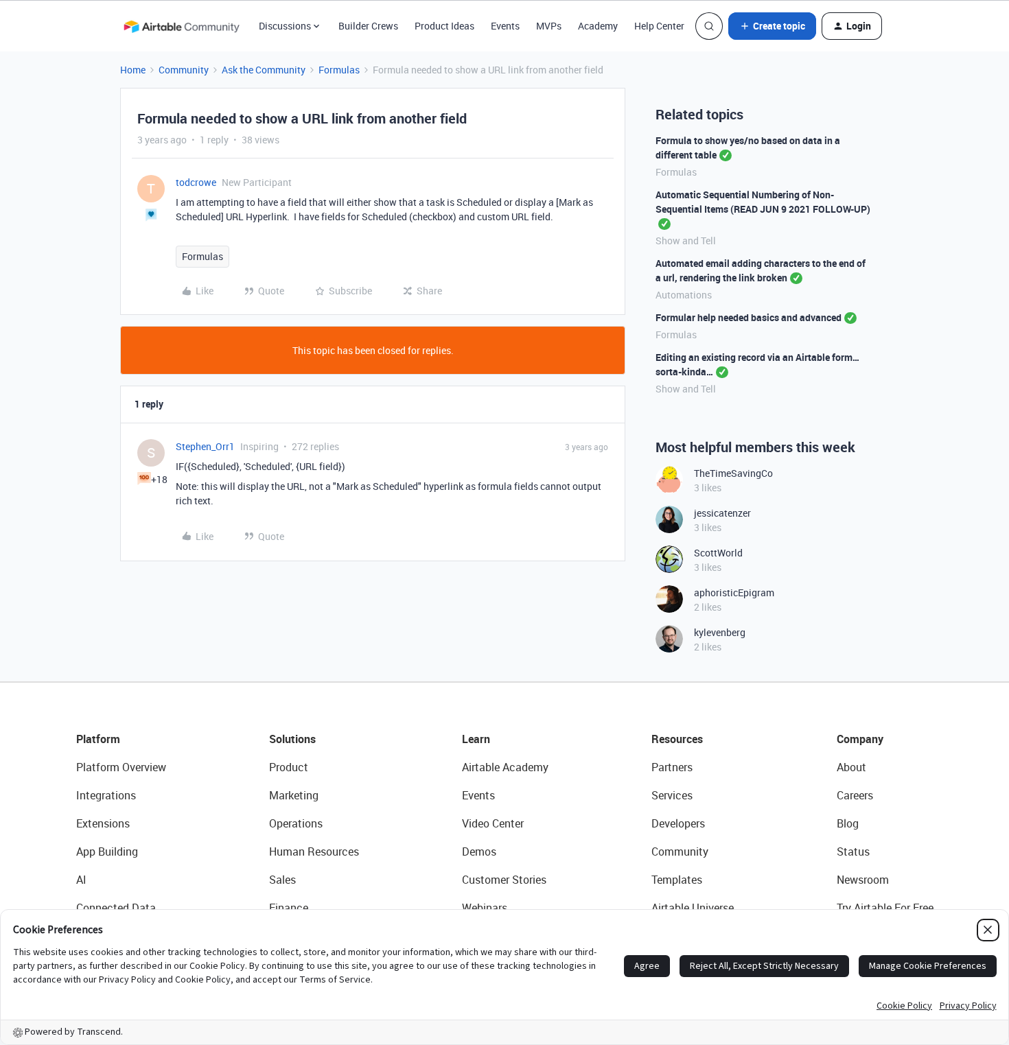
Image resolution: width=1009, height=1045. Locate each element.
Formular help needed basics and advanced (749, 317)
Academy (598, 25)
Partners (672, 767)
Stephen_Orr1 (205, 446)
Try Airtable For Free (885, 907)
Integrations (106, 795)
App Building (107, 851)
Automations (684, 294)
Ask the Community (263, 69)
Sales (282, 879)
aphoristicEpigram (734, 592)
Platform (98, 739)
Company (860, 739)
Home (133, 69)
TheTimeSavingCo (733, 473)
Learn (476, 739)
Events (505, 25)
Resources (677, 739)
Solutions (292, 739)
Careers (855, 795)
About (851, 767)
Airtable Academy (505, 767)
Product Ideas (444, 25)
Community (184, 69)
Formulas (339, 69)
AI (81, 879)
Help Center (659, 25)
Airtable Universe (692, 907)
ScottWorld (718, 552)
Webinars (484, 907)
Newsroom (863, 879)
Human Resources (314, 851)
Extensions (103, 823)
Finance (288, 907)
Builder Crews (368, 25)
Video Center (493, 823)
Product (288, 767)
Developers (678, 823)
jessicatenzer (722, 512)
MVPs (548, 25)
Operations (296, 823)
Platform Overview (121, 767)
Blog (848, 823)
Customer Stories (504, 879)
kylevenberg (719, 632)
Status (853, 851)
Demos (479, 851)
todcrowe (196, 182)
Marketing (293, 795)
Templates (676, 879)
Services (672, 795)
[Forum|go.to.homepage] (181, 26)
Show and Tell (686, 240)
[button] (772, 26)
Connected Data (116, 907)
